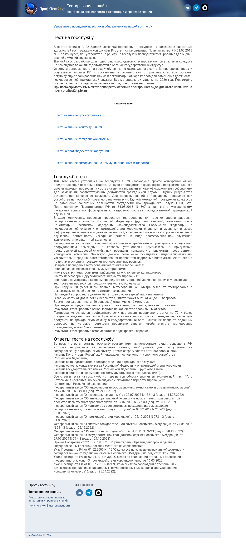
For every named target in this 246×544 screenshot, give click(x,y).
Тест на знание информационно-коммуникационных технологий (102, 163)
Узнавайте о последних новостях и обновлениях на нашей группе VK (103, 26)
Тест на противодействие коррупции (82, 151)
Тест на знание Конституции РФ (79, 127)
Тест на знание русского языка (78, 115)
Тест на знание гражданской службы (83, 139)
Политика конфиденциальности (49, 505)
